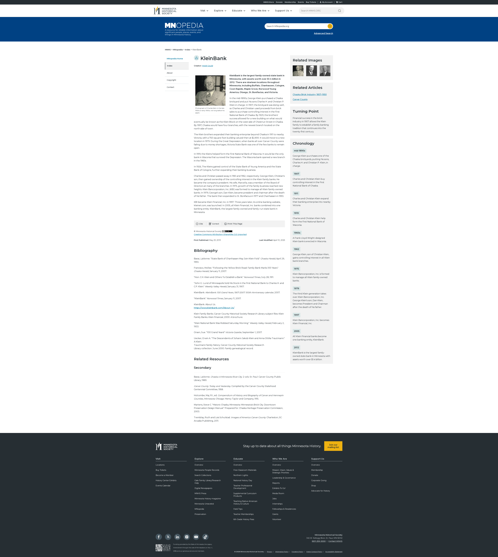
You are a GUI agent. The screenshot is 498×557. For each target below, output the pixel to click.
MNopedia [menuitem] (199, 509)
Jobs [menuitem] (274, 498)
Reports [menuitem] (276, 483)
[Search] (339, 10)
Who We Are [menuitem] (279, 458)
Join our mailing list (333, 446)
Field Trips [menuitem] (237, 509)
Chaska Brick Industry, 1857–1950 (310, 94)
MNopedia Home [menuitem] (175, 58)
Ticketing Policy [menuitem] (297, 552)
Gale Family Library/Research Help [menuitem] (208, 481)
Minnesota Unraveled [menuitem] (204, 504)
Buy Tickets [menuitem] (161, 470)
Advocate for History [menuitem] (320, 491)
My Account (327, 2)
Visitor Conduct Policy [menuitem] (314, 552)
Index (188, 50)
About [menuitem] (169, 73)
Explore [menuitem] (199, 458)
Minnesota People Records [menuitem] (207, 470)
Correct (215, 224)
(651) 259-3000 (319, 541)
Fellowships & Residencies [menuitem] (284, 509)
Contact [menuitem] (170, 87)
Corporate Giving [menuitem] (318, 480)
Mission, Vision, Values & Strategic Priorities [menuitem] (283, 471)
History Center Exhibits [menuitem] (166, 480)
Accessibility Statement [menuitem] (333, 552)
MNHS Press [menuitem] (200, 493)
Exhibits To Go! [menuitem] (278, 488)
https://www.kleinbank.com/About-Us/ (214, 308)
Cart (340, 2)
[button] (204, 11)
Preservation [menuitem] (200, 514)
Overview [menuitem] (199, 465)
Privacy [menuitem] (269, 552)
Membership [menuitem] (317, 470)
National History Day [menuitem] (242, 480)
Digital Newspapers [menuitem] (203, 488)
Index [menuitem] (169, 66)
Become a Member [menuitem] (165, 475)
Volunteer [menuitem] (276, 519)
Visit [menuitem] (158, 458)
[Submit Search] (330, 26)
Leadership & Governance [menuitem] (284, 478)
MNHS (168, 50)
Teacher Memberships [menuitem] (243, 514)
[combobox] (299, 26)
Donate (279, 2)
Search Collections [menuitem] (203, 475)
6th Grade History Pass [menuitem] (243, 519)
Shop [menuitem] (313, 485)
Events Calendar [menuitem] (163, 485)
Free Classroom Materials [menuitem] (244, 470)
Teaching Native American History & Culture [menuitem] (245, 502)
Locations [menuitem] (160, 465)
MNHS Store (268, 2)
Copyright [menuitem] (171, 80)
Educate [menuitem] (238, 458)
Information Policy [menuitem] (281, 552)
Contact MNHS (335, 541)
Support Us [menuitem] (317, 458)
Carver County (300, 99)
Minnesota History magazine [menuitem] (208, 498)
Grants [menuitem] (275, 514)
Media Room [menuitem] (278, 493)
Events (301, 2)
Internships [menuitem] (277, 504)
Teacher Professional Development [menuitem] (242, 486)
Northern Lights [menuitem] (240, 475)
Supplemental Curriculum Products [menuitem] (245, 494)
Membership (290, 2)
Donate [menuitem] (314, 475)
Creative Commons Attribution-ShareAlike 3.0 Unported (220, 234)
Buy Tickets (311, 2)
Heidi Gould (207, 66)
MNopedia (178, 50)
